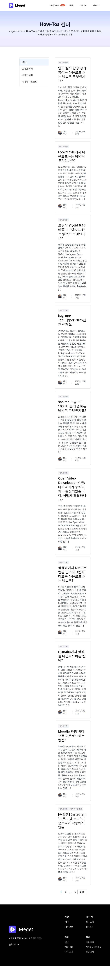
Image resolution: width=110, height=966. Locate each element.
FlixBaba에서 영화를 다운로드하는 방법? (71, 656)
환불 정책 (90, 951)
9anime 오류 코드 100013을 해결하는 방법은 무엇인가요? (72, 406)
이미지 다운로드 (76, 809)
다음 (82, 892)
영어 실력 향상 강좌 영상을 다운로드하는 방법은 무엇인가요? (72, 74)
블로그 (96, 5)
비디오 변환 (63, 62)
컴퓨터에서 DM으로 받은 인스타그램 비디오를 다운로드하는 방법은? (72, 574)
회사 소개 (90, 922)
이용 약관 (90, 942)
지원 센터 (69, 947)
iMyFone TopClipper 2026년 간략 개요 (72, 320)
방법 (24, 62)
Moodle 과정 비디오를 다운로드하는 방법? (71, 735)
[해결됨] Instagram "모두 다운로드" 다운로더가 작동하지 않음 (72, 820)
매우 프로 (54, 5)
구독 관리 (69, 951)
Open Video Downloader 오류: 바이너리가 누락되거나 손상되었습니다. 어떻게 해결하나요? (72, 489)
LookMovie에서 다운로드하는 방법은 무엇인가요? (71, 156)
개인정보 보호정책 (93, 947)
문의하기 (89, 926)
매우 (67, 922)
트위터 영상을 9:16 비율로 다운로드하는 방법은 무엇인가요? (71, 231)
